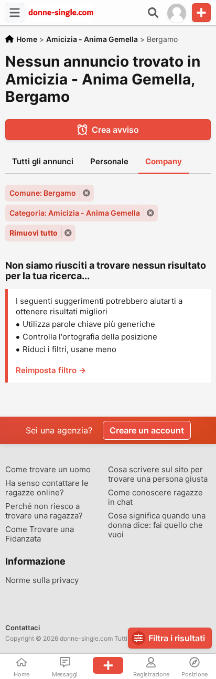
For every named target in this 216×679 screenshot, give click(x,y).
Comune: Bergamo (42, 192)
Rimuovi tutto (33, 232)
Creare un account (147, 430)
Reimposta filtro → (51, 370)
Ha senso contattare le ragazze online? (47, 488)
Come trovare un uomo (48, 469)
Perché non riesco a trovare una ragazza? (44, 511)
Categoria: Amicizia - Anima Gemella (74, 212)
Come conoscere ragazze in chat (155, 497)
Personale (109, 161)
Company (163, 161)
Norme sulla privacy (42, 580)
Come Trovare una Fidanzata (39, 534)
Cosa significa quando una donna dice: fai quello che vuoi (157, 525)
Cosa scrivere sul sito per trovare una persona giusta (158, 474)
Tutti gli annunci (42, 161)
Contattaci (22, 627)
